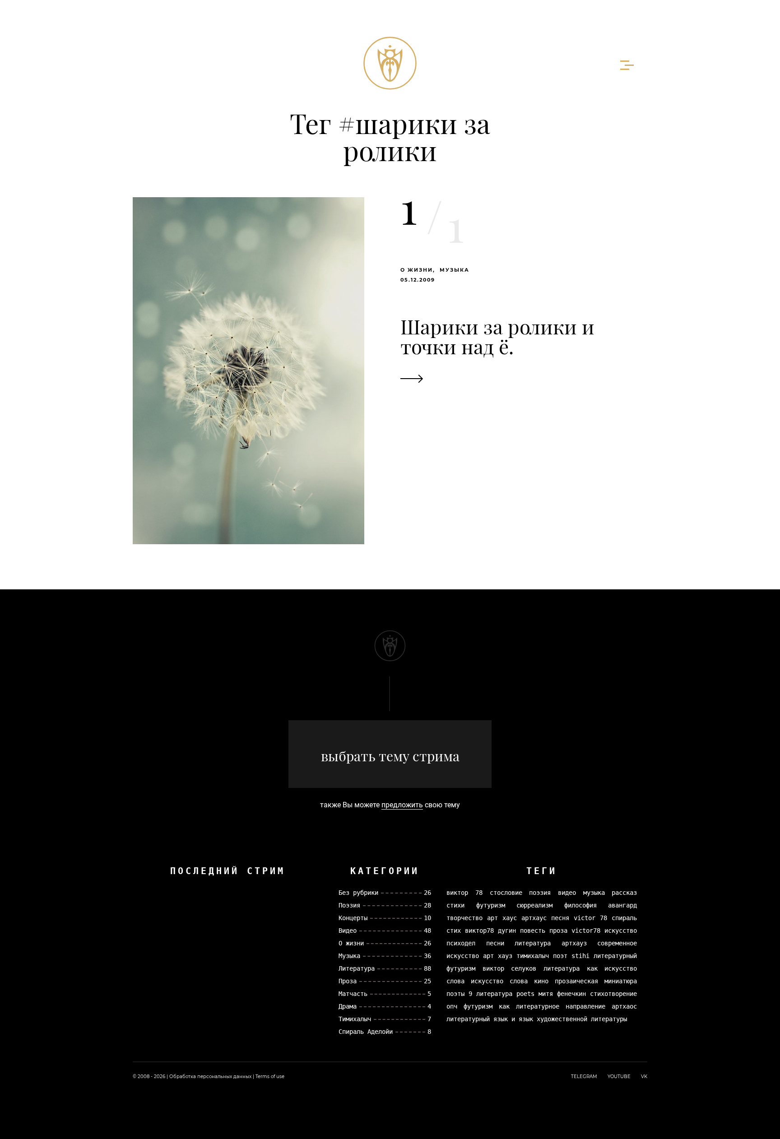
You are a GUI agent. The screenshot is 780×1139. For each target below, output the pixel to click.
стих (453, 930)
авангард (622, 905)
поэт (560, 955)
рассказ (624, 892)
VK (644, 1076)
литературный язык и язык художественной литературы (536, 1019)
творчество (464, 917)
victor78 (585, 930)
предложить (402, 805)
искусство (620, 930)
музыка (594, 892)
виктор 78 (464, 892)
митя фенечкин (562, 993)
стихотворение (613, 993)
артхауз (574, 943)
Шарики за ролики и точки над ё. (497, 336)
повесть (532, 930)
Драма (348, 1006)
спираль (624, 917)
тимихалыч (532, 955)
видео (567, 892)
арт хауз (497, 955)
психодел (460, 943)
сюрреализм (534, 905)
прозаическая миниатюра (596, 981)
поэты (455, 993)
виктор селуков (510, 968)
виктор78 (479, 930)
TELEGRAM (584, 1076)
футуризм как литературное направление (534, 1006)
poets (525, 993)
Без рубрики (358, 892)
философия (580, 905)
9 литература (490, 993)
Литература (357, 968)
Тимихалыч (355, 1019)
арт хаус (502, 917)
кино (541, 981)
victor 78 (590, 917)
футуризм (490, 905)
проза (558, 930)
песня (560, 917)
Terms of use (269, 1076)
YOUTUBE (619, 1076)
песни (495, 943)
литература (533, 943)
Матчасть (353, 993)
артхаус (534, 917)
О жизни (416, 270)
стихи (455, 905)
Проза (348, 981)
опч (451, 1006)
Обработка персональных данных (210, 1076)
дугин (507, 930)
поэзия (540, 892)
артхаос (624, 1006)
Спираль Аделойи (366, 1031)
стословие (506, 892)
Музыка (454, 270)
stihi (580, 955)
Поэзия (349, 905)
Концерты (353, 917)
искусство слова (499, 981)
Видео (348, 930)
